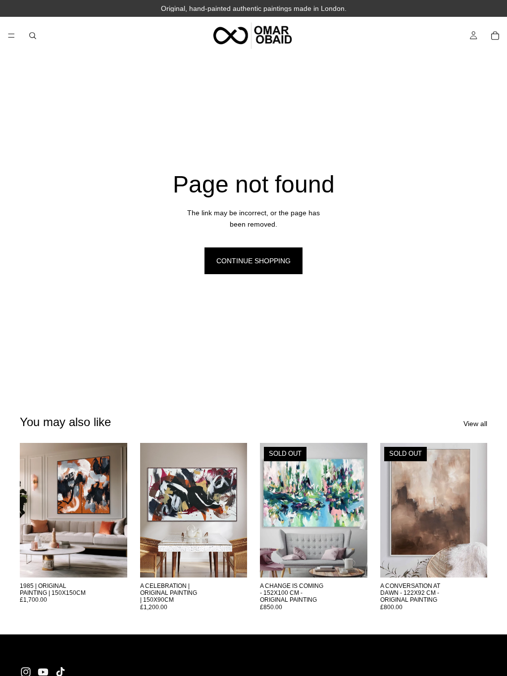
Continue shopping (253, 261)
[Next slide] (116, 510)
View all (475, 424)
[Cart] (495, 36)
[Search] (33, 36)
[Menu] (11, 35)
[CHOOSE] (112, 562)
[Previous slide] (31, 510)
